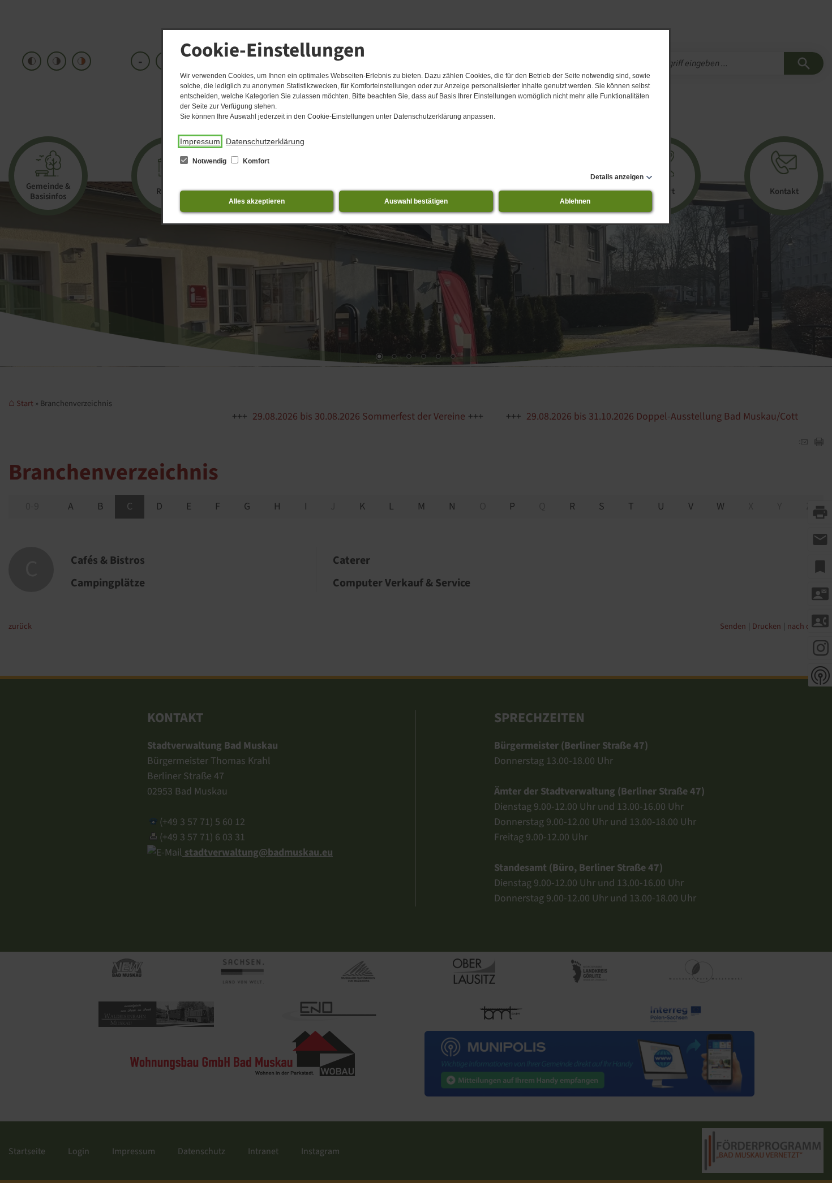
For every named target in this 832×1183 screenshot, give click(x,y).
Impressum (200, 141)
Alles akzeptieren (257, 201)
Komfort (255, 161)
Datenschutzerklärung (265, 141)
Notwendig (209, 161)
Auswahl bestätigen (416, 201)
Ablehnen (575, 201)
